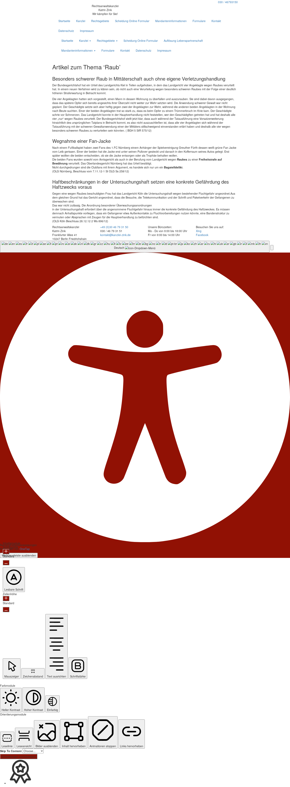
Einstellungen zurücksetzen (19, 756)
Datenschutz (66, 31)
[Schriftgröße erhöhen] (6, 551)
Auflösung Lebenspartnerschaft (183, 41)
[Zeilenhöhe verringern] (6, 609)
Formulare (199, 21)
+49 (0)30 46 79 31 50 (114, 227)
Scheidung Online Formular (132, 21)
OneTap (25, 549)
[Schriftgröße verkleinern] (6, 562)
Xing (198, 231)
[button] (271, 247)
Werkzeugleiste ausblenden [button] (19, 555)
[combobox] (134, 247)
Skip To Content (11, 751)
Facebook (202, 235)
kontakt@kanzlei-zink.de (115, 235)
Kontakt (216, 21)
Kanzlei (80, 21)
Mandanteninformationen (171, 21)
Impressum (87, 31)
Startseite (64, 21)
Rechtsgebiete (100, 21)
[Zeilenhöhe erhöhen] (6, 598)
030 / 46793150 (228, 2)
